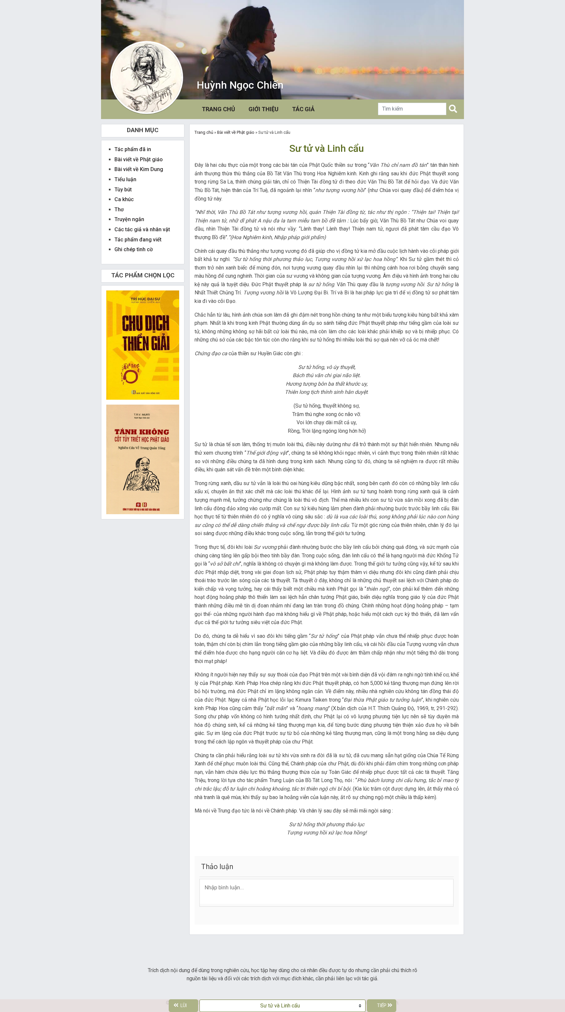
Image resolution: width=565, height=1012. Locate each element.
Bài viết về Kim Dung (138, 169)
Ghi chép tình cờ (133, 249)
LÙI (183, 1005)
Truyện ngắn (129, 219)
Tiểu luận (125, 179)
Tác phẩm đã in (132, 149)
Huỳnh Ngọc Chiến (240, 85)
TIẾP (381, 1005)
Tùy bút (123, 189)
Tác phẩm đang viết (138, 239)
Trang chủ (220, 109)
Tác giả (303, 109)
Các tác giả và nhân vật (142, 229)
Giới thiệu (263, 109)
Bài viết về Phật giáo (235, 132)
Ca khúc (124, 199)
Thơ (119, 209)
